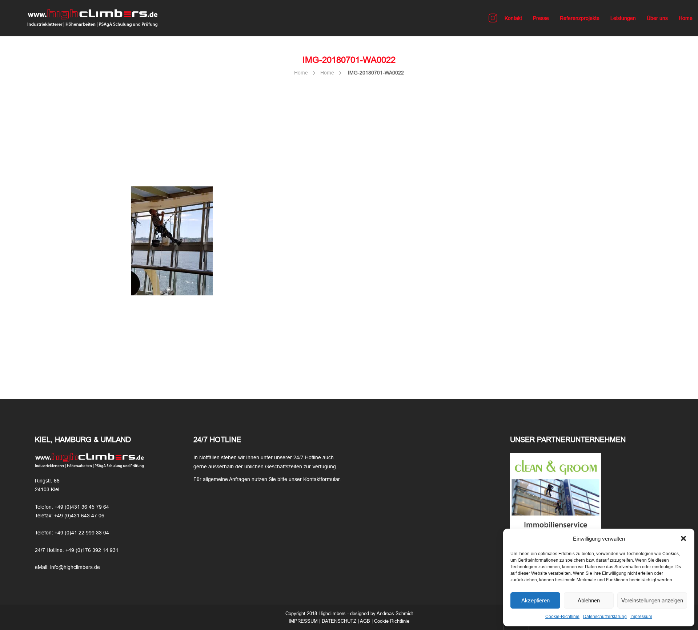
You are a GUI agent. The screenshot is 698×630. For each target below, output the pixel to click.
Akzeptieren (535, 600)
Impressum (641, 616)
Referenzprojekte (579, 18)
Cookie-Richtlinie (562, 616)
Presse (541, 18)
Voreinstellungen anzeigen (652, 600)
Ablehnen (589, 600)
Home (686, 18)
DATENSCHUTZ (339, 621)
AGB (365, 621)
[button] (683, 538)
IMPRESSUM (303, 621)
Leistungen (623, 18)
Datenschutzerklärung (605, 616)
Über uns (657, 18)
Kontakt (513, 18)
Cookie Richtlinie (391, 621)
